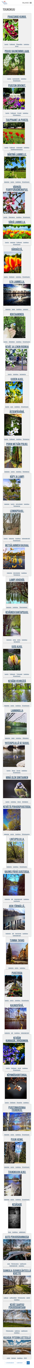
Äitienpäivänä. (17, 411)
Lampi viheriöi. (17, 580)
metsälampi (19, 504)
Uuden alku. (17, 379)
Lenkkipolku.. (17, 511)
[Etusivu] (4, 3)
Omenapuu (12, 217)
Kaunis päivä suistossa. (17, 871)
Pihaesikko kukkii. (17, 16)
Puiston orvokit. (17, 85)
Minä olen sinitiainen (17, 777)
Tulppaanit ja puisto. (17, 120)
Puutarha (19, 1102)
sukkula (6, 1298)
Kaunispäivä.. (17, 1005)
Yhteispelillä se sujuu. (17, 743)
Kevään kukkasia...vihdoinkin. (17, 1039)
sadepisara (22, 1232)
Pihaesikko (19, 44)
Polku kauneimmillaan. (17, 51)
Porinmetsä (26, 439)
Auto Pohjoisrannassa (17, 1237)
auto (8, 1264)
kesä (9, 1232)
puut (11, 407)
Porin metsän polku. (17, 444)
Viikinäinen (25, 738)
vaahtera (17, 1331)
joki (12, 899)
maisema (6, 182)
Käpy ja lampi (17, 476)
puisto (12, 182)
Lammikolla (17, 710)
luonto (6, 44)
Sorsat (18, 770)
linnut (13, 770)
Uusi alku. (17, 646)
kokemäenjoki (26, 538)
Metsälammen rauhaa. (17, 545)
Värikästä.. (17, 249)
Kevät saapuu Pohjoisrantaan (17, 1306)
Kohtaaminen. (17, 314)
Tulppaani (19, 674)
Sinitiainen (12, 342)
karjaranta (23, 374)
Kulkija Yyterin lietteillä (17, 1337)
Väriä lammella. (17, 222)
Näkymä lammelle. (17, 154)
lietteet (13, 1358)
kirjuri (16, 46)
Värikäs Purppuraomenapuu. (17, 188)
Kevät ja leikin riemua (17, 346)
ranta (14, 640)
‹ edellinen (19, 1363)
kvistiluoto (17, 901)
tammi (28, 1298)
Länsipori (25, 309)
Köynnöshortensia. (17, 1075)
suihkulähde (13, 1298)
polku (18, 640)
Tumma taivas (17, 940)
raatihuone (23, 1264)
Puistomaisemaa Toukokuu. (17, 1109)
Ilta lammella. (17, 281)
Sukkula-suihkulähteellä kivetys (17, 1272)
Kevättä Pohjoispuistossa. (17, 806)
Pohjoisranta (15, 1264)
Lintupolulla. (17, 839)
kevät (19, 1068)
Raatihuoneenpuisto (17, 149)
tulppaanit (19, 147)
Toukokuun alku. (17, 1172)
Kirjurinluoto (16, 80)
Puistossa (17, 973)
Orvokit (19, 113)
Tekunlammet (23, 607)
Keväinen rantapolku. (17, 612)
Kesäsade (17, 1204)
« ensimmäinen (10, 1363)
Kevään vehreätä (17, 681)
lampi (13, 309)
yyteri (8, 1358)
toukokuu (26, 44)
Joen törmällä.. (17, 906)
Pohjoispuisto (17, 115)
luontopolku (16, 79)
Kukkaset (12, 44)
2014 (25, 1358)
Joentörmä (18, 933)
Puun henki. (17, 1139)
